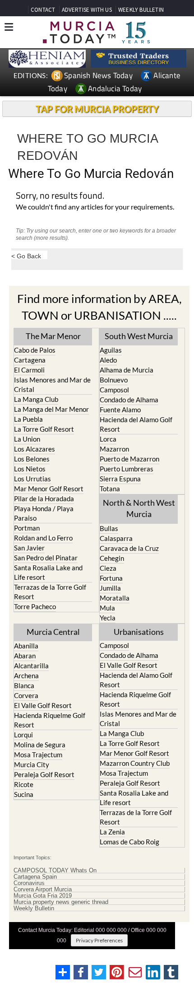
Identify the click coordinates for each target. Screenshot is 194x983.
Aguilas (111, 350)
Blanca (24, 685)
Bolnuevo (114, 380)
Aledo (108, 360)
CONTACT (43, 10)
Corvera (26, 695)
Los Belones (32, 459)
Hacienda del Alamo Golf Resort (136, 424)
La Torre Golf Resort (44, 429)
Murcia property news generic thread (61, 902)
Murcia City (31, 764)
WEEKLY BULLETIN (141, 10)
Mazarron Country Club (135, 763)
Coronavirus (29, 883)
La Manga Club (36, 399)
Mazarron (114, 449)
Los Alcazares (34, 449)
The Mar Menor (53, 336)
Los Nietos (30, 469)
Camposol (114, 390)
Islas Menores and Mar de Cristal (52, 384)
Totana (110, 489)
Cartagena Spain (35, 877)
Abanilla (26, 646)
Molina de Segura (39, 745)
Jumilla (110, 588)
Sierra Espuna (120, 479)
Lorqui (23, 735)
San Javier (29, 548)
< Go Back (26, 255)
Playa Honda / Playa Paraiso (44, 513)
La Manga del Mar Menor (51, 409)
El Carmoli (29, 370)
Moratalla (114, 598)
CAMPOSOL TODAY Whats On (55, 870)
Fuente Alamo (120, 409)
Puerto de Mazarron (129, 459)
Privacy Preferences (99, 940)
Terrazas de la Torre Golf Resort (50, 592)
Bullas (109, 528)
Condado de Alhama (129, 400)
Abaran (25, 656)
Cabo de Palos (34, 350)
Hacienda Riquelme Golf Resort (49, 720)
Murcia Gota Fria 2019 (43, 896)
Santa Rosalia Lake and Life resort (48, 572)
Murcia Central (53, 632)
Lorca (108, 439)
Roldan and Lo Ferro (43, 538)
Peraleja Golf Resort (44, 774)
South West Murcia (139, 336)
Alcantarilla (31, 666)
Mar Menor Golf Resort (48, 489)
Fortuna (111, 578)
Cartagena (30, 360)
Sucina (23, 794)
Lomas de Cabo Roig (129, 842)
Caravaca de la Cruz (129, 548)
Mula (107, 608)
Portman (27, 528)
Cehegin (112, 558)
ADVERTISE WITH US (87, 10)
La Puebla (28, 419)
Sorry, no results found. (60, 196)
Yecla (107, 618)
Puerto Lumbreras (126, 469)
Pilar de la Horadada (44, 498)
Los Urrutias (32, 479)
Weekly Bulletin (34, 908)
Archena (26, 675)
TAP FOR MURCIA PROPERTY (97, 108)
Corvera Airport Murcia (43, 889)
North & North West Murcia (139, 508)
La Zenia (112, 832)
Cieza (108, 568)
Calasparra (116, 538)
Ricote (23, 784)
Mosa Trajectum (38, 754)
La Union (27, 439)
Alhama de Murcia (126, 370)
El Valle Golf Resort (43, 705)
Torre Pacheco (35, 606)
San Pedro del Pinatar (46, 558)
